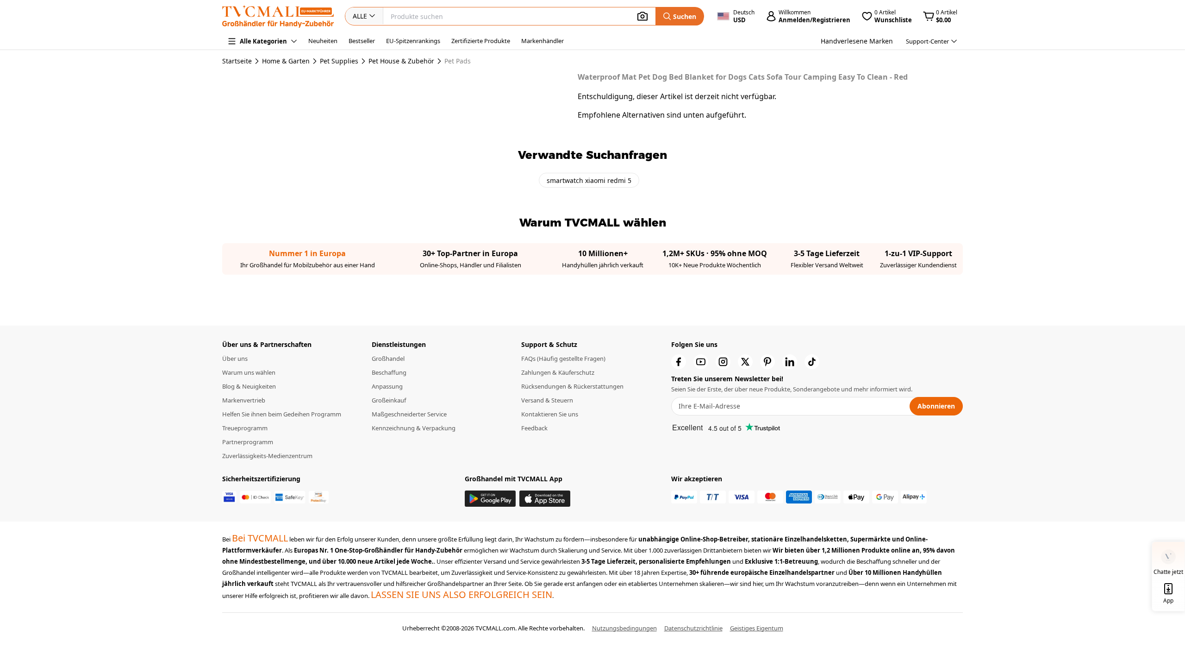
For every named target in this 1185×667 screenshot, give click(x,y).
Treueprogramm (245, 428)
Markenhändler (542, 41)
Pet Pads (457, 61)
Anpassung (387, 386)
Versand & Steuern (547, 400)
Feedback (534, 428)
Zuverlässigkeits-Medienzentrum (267, 456)
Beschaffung (389, 372)
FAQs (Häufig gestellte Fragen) (563, 358)
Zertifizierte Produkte (480, 41)
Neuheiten (322, 41)
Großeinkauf (389, 400)
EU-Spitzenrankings (413, 41)
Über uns (235, 358)
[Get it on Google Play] (490, 499)
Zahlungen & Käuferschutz (557, 372)
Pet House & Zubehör (401, 61)
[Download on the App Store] (544, 499)
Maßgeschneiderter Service (409, 414)
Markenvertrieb (243, 400)
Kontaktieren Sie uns (549, 414)
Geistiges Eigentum (756, 628)
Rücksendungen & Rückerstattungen (572, 386)
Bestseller (362, 41)
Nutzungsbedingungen (624, 628)
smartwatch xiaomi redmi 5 (589, 180)
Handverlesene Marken (857, 41)
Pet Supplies (339, 61)
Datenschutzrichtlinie (693, 628)
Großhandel (388, 358)
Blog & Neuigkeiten (249, 386)
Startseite (237, 61)
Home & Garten (286, 61)
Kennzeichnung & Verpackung (413, 428)
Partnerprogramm (247, 442)
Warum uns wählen (248, 372)
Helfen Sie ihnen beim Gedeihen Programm (281, 414)
